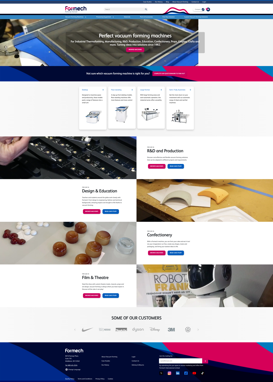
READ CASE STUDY (176, 166)
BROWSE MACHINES (156, 166)
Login (204, 2)
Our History (159, 2)
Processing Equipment (103, 17)
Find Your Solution (169, 17)
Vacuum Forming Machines (74, 17)
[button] (82, 370)
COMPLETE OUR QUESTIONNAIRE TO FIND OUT (169, 73)
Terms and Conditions (85, 379)
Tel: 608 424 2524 (71, 365)
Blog (167, 2)
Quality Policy (69, 379)
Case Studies (147, 2)
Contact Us (195, 2)
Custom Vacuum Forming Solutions (196, 17)
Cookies (110, 379)
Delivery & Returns (138, 365)
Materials (127, 17)
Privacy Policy (100, 379)
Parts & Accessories (146, 17)
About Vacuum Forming (180, 2)
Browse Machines (135, 49)
